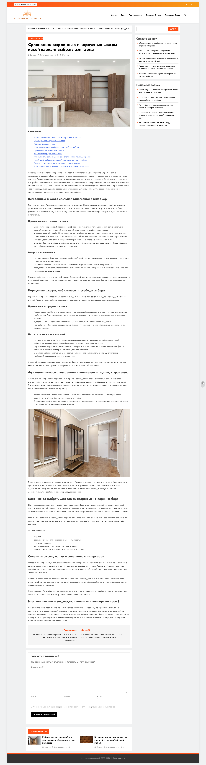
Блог (123, 15)
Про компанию (135, 15)
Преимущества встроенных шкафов (49, 140)
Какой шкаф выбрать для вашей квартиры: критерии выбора (60, 160)
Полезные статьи (172, 15)
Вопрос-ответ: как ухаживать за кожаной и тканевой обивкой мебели (110, 740)
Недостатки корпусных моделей (48, 153)
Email (67, 697)
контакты (122, 758)
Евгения (33, 55)
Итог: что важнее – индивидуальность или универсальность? (61, 166)
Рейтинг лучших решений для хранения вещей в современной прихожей (58, 740)
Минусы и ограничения (44, 143)
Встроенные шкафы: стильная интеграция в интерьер (57, 137)
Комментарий (37, 667)
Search (173, 29)
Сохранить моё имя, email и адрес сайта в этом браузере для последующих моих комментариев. (74, 707)
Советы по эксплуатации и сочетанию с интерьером (57, 163)
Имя (33, 697)
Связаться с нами (153, 15)
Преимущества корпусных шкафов (49, 150)
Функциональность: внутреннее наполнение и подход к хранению (64, 156)
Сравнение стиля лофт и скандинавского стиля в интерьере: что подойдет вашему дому (156, 115)
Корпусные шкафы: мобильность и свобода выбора (56, 147)
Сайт (99, 697)
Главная (114, 15)
